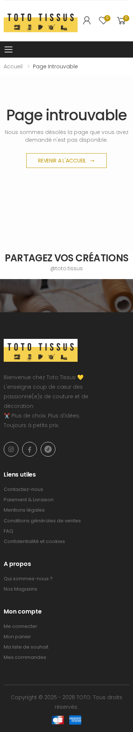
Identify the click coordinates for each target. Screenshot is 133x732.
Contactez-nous (23, 489)
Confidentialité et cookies (34, 541)
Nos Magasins (20, 588)
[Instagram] (11, 449)
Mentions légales (24, 509)
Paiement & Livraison (29, 499)
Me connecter (20, 626)
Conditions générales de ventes (42, 520)
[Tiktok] (48, 449)
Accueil (13, 66)
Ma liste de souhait (26, 646)
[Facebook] (29, 449)
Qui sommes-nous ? (28, 578)
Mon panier (17, 636)
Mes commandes (25, 657)
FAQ (8, 531)
